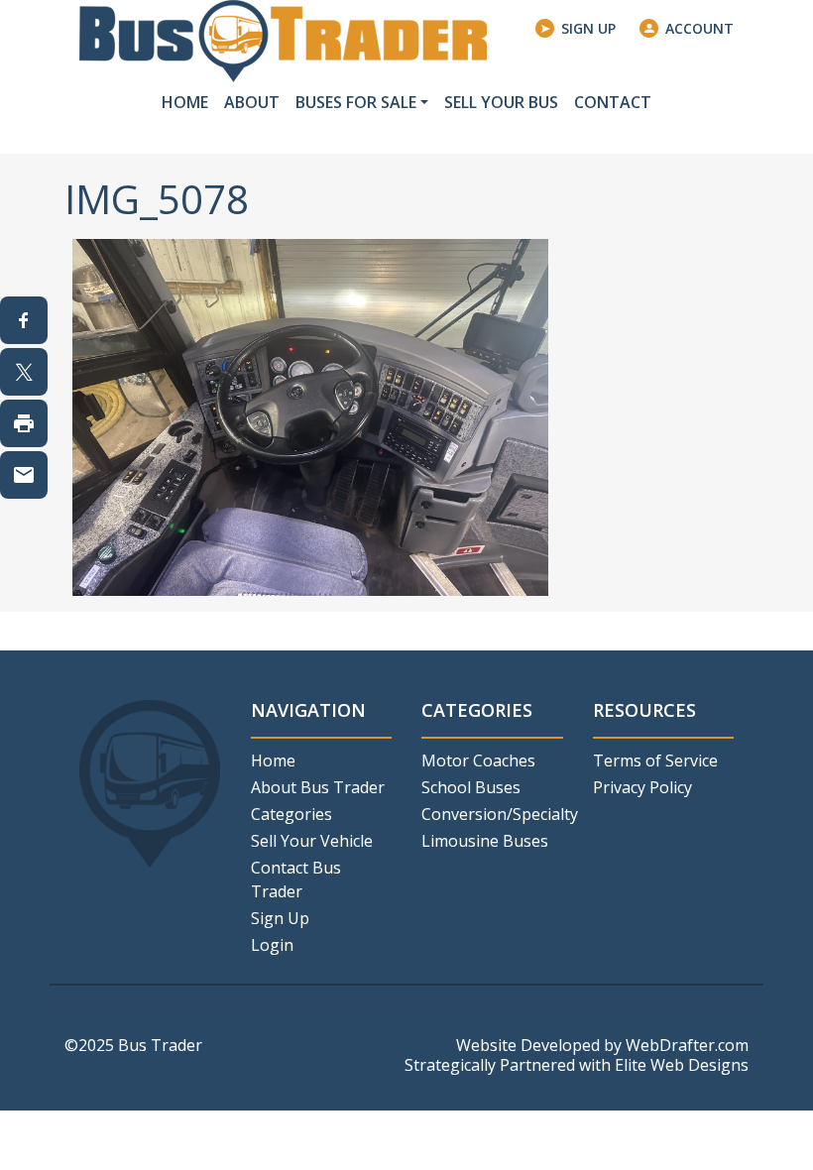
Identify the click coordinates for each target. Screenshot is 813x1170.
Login (272, 945)
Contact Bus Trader (296, 879)
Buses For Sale (355, 102)
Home (185, 102)
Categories (291, 814)
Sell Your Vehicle (312, 841)
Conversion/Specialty (492, 814)
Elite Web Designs (682, 1065)
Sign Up (588, 28)
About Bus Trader (318, 787)
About (252, 102)
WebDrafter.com (687, 1045)
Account (699, 28)
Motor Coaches (478, 760)
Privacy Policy (642, 787)
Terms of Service (655, 760)
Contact (612, 102)
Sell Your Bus (501, 102)
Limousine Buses (484, 841)
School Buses (471, 787)
